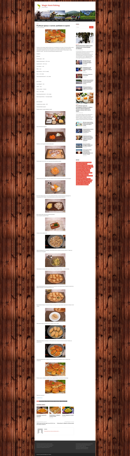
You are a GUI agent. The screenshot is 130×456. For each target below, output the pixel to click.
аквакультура (90, 180)
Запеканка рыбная (79, 166)
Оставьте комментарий (40, 27)
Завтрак (91, 165)
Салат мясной (84, 177)
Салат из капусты (79, 175)
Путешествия (87, 171)
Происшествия (78, 171)
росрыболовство (85, 184)
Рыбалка (43, 20)
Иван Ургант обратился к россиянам (87, 75)
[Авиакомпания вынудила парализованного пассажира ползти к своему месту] (79, 132)
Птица (83, 171)
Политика (85, 169)
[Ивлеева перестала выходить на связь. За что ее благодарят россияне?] (79, 64)
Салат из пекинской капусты (87, 175)
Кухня (57, 20)
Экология (67, 20)
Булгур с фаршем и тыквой (68, 415)
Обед (47, 401)
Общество (89, 168)
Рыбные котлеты (64, 401)
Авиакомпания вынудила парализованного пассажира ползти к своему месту (88, 131)
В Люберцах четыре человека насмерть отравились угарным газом (87, 69)
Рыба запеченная (89, 172)
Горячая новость (86, 165)
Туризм (61, 20)
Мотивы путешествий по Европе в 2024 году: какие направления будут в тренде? (88, 124)
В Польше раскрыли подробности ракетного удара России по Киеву (88, 88)
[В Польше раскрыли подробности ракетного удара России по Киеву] (79, 90)
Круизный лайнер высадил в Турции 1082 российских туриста (87, 145)
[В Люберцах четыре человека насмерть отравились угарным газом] (79, 70)
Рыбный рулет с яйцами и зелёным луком (54, 416)
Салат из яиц (78, 177)
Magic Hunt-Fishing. (51, 5)
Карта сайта (73, 20)
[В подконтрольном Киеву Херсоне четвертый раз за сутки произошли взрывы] (79, 83)
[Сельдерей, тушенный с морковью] (42, 413)
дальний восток (79, 181)
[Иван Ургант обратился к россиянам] (79, 77)
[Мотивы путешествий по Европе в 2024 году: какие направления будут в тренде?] (79, 125)
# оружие (77, 162)
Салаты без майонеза (79, 178)
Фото (53, 20)
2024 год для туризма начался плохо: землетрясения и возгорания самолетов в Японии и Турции (88, 151)
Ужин (81, 180)
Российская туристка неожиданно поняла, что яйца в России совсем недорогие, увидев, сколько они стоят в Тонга (84, 108)
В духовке (89, 162)
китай (90, 181)
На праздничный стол (79, 168)
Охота (38, 20)
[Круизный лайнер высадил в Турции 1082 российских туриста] (79, 147)
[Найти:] (84, 27)
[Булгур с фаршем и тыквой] (68, 413)
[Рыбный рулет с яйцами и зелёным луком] (55, 413)
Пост (88, 169)
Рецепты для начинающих (80, 172)
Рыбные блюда (57, 401)
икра (83, 181)
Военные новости (79, 165)
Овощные (78, 169)
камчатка (86, 181)
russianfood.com (39, 397)
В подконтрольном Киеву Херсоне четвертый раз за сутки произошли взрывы (88, 82)
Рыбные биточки (51, 401)
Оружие (48, 20)
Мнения (91, 166)
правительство (78, 184)
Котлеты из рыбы (42, 401)
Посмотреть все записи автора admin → (52, 431)
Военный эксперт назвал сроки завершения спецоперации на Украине (84, 47)
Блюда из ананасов (83, 162)
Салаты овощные (87, 178)
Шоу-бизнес (84, 180)
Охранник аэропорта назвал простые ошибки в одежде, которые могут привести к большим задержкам (88, 138)
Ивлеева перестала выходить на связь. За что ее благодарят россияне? (87, 62)
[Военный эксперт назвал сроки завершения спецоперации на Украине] (84, 43)
